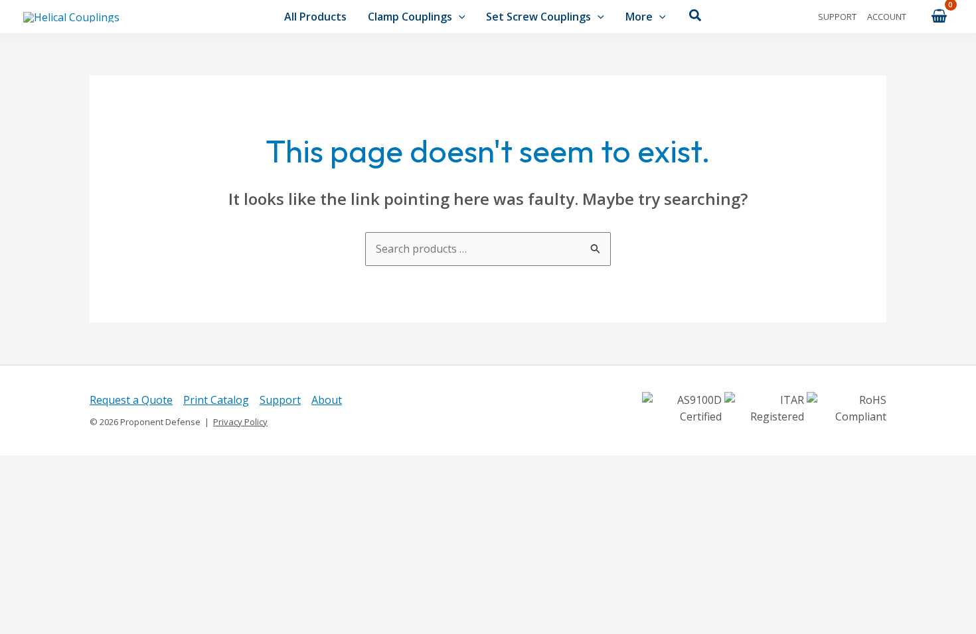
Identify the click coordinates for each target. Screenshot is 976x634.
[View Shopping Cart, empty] (939, 16)
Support (837, 17)
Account (886, 17)
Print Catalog (216, 400)
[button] (458, 17)
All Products (315, 16)
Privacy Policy (240, 422)
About (326, 400)
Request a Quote (131, 400)
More (639, 16)
